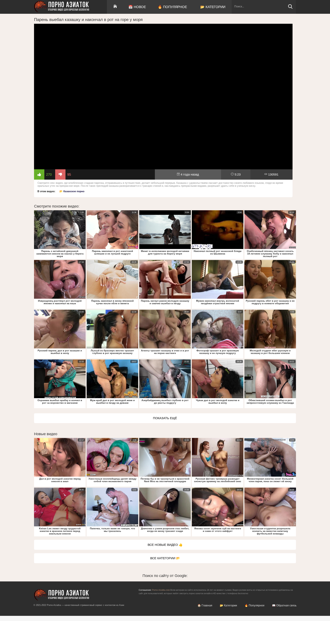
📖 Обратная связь (284, 605)
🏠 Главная (204, 605)
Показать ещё (165, 418)
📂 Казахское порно (71, 191)
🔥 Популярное (172, 7)
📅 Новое (137, 7)
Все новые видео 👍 (165, 544)
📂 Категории (212, 7)
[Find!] (290, 8)
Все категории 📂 (165, 558)
